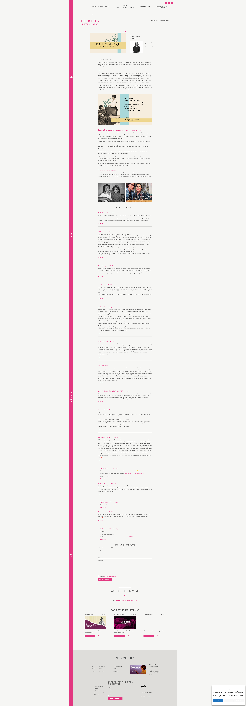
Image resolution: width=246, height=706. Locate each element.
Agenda (101, 671)
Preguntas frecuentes (99, 686)
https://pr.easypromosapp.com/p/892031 (134, 473)
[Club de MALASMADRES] (125, 8)
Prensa (115, 668)
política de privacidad (118, 695)
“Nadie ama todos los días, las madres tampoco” (124, 632)
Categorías (154, 20)
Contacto (116, 671)
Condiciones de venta (99, 692)
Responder (100, 223)
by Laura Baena (149, 43)
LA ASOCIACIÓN (117, 666)
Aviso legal (237, 703)
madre (128, 600)
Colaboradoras (164, 20)
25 (126, 636)
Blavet (150, 696)
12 (155, 636)
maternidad (134, 600)
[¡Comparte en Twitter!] (124, 595)
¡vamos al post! (89, 636)
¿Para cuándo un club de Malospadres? (93, 632)
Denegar (228, 700)
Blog (150, 6)
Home (94, 7)
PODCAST (143, 6)
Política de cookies (221, 703)
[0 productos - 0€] (172, 3)
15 (123, 31)
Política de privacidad (230, 703)
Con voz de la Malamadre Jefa (153, 665)
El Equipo (102, 666)
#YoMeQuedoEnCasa (121, 600)
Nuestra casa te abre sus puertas (154, 631)
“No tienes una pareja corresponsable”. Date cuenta (154, 673)
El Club (100, 7)
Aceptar (217, 700)
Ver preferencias (239, 700)
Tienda (107, 7)
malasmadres (84, 14)
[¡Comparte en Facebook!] (122, 595)
